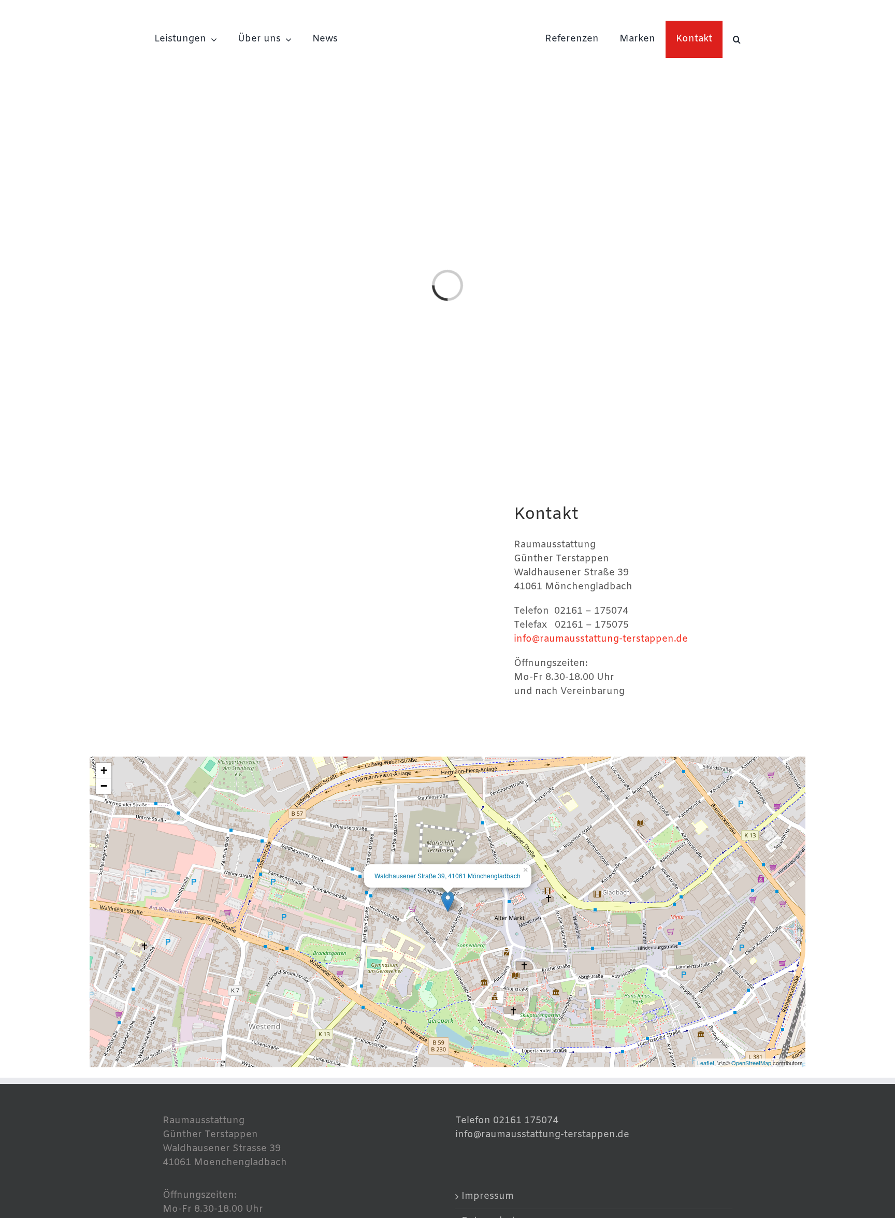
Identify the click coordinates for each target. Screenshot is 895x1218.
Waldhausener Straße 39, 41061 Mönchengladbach (447, 875)
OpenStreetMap (751, 1062)
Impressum (487, 1196)
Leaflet (705, 1062)
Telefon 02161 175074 (506, 1120)
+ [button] (103, 770)
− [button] (103, 785)
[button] (737, 39)
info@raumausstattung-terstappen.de (601, 639)
